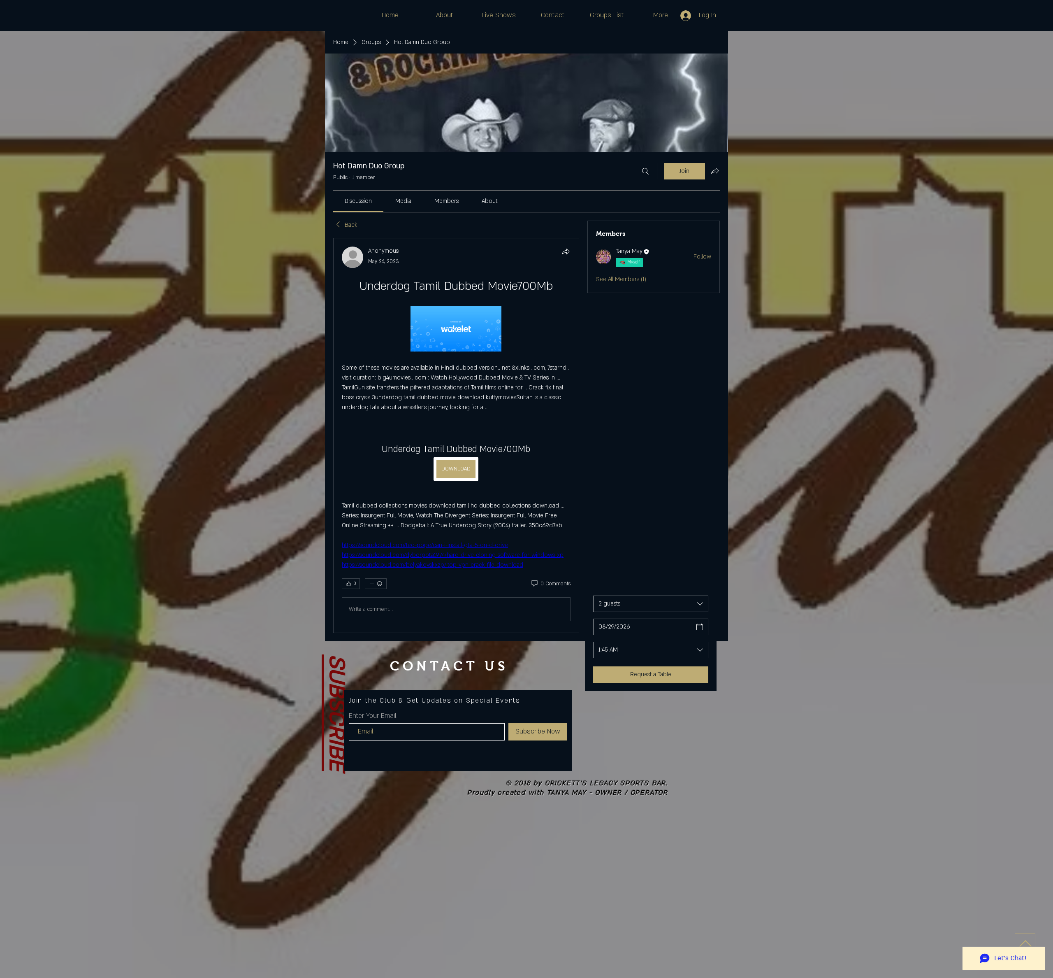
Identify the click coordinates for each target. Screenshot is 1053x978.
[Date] (700, 627)
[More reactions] (376, 583)
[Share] (566, 251)
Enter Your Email (373, 716)
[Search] (645, 171)
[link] (358, 201)
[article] (456, 435)
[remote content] (456, 329)
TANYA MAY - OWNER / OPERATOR (607, 792)
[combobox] (650, 604)
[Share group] (715, 171)
